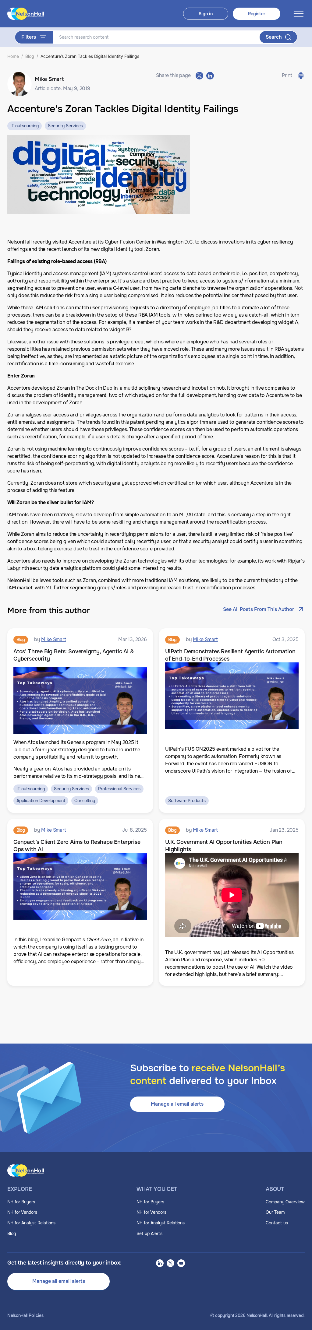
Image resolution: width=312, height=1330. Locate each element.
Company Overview (285, 1202)
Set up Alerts (149, 1233)
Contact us (277, 1223)
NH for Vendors (22, 1212)
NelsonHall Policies (25, 1315)
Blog (29, 56)
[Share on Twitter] (199, 75)
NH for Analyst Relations (31, 1223)
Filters (28, 37)
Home (13, 56)
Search (274, 37)
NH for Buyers (21, 1202)
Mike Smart (53, 639)
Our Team (275, 1212)
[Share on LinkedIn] (210, 75)
